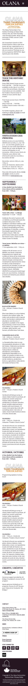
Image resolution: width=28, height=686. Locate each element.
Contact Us (5, 616)
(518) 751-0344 (15, 112)
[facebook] (4, 648)
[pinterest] (17, 648)
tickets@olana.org (8, 114)
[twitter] (8, 648)
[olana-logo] (11, 2)
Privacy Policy (18, 677)
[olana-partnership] (6, 660)
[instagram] (13, 648)
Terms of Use (9, 677)
